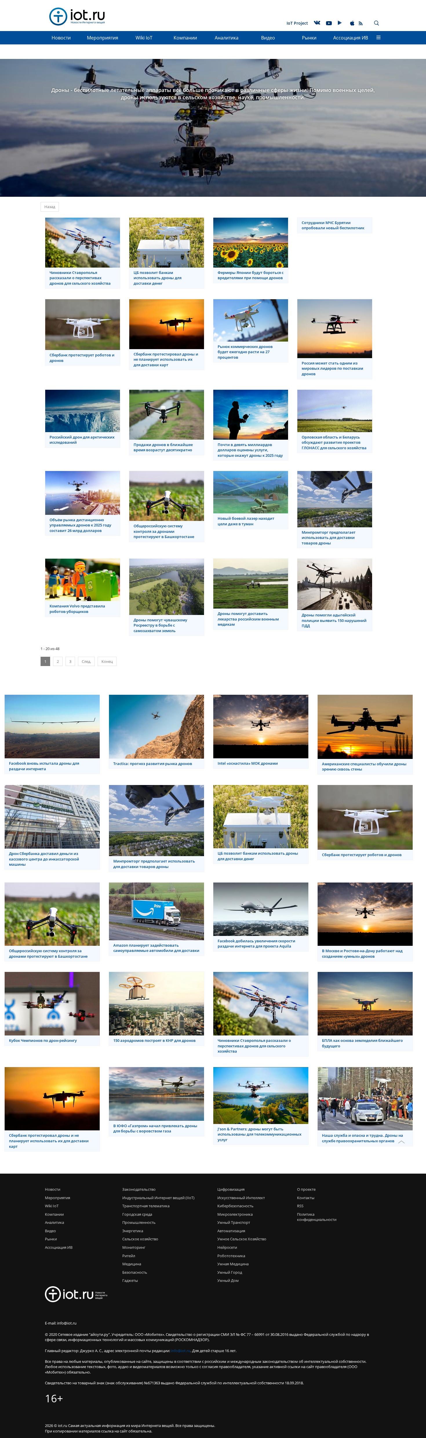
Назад (49, 206)
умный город (229, 1272)
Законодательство (139, 1189)
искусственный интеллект (241, 1197)
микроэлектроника (235, 1214)
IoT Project (297, 23)
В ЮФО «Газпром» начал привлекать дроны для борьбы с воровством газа (155, 1128)
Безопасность (134, 1272)
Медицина (131, 1263)
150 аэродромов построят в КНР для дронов (154, 1040)
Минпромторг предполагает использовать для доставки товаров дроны (329, 538)
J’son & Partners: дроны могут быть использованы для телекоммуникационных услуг (259, 1134)
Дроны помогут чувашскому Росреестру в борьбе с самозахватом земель (160, 625)
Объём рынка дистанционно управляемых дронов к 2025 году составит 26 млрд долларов (80, 525)
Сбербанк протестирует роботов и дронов (82, 357)
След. (86, 661)
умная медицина (233, 1263)
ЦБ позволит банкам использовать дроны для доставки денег (157, 278)
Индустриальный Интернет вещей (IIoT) (158, 1197)
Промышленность (139, 1222)
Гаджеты (130, 1280)
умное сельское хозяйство (241, 1239)
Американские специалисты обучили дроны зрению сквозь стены (364, 766)
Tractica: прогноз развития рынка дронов (152, 763)
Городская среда (137, 1214)
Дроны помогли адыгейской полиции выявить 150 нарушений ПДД (334, 620)
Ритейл (128, 1255)
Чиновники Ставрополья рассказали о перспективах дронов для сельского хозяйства (80, 278)
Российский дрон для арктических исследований (82, 439)
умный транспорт (233, 1222)
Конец (107, 661)
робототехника (231, 1255)
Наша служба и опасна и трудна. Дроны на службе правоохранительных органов (362, 1138)
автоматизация (231, 1230)
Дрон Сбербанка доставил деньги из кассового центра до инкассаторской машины (44, 859)
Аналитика (227, 38)
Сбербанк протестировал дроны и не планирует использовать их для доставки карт (166, 359)
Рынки (309, 38)
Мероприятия (102, 38)
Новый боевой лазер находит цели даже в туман (246, 521)
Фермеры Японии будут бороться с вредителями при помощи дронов (250, 275)
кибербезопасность (235, 1205)
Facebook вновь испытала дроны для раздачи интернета (44, 766)
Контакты (305, 1197)
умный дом (228, 1280)
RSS (300, 1205)
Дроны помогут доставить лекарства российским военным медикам (248, 619)
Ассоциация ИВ (350, 38)
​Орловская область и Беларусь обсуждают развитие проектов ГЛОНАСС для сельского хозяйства (334, 442)
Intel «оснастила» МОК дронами (248, 763)
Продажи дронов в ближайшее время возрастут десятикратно (163, 447)
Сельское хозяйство (140, 1239)
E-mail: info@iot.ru (61, 1323)
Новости (61, 38)
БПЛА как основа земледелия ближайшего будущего (362, 1043)
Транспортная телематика (146, 1205)
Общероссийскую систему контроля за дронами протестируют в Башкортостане (164, 531)
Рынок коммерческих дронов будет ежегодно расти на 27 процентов (245, 352)
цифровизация (231, 1189)
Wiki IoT (144, 38)
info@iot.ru (180, 1350)
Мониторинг (133, 1247)
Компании (185, 38)
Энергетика (132, 1230)
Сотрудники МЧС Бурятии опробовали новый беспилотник (333, 225)
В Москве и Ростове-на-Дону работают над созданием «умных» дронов (362, 953)
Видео (268, 38)
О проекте (306, 1189)
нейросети (227, 1247)
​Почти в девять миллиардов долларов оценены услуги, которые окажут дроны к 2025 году (250, 450)
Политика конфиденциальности (315, 1217)
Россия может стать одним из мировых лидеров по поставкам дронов (332, 368)
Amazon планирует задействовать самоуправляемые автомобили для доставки (156, 948)
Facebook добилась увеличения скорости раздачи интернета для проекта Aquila (256, 943)
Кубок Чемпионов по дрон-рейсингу (43, 1040)
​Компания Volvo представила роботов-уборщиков (77, 608)
